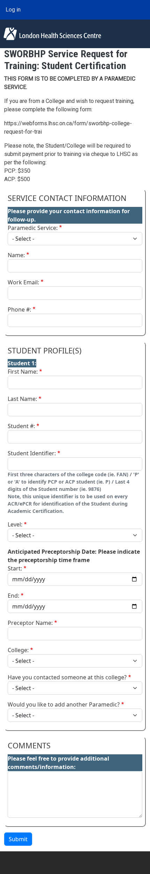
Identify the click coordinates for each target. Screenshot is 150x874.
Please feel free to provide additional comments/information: (58, 763)
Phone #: (19, 309)
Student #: (21, 426)
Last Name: (22, 399)
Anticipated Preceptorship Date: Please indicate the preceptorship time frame (74, 556)
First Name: (23, 371)
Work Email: (23, 282)
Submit (18, 839)
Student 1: (22, 363)
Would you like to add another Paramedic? (64, 704)
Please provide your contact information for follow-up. (69, 215)
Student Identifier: (32, 453)
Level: (15, 524)
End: (13, 595)
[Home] (52, 33)
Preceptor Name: (30, 623)
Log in (13, 9)
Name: (16, 255)
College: (18, 650)
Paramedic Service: (33, 228)
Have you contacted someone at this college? (67, 677)
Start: (15, 568)
